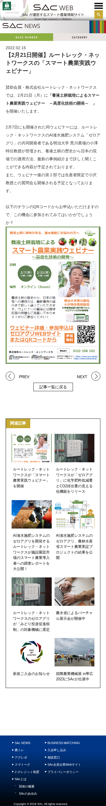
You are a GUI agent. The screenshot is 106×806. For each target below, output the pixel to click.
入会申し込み (56, 750)
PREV (24, 376)
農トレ (19, 750)
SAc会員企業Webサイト (64, 764)
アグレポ (21, 757)
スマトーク (22, 764)
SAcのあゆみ (28, 793)
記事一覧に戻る (53, 387)
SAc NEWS (22, 743)
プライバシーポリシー (63, 772)
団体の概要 (26, 786)
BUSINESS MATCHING (63, 743)
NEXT (82, 376)
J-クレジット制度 (27, 772)
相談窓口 (53, 757)
